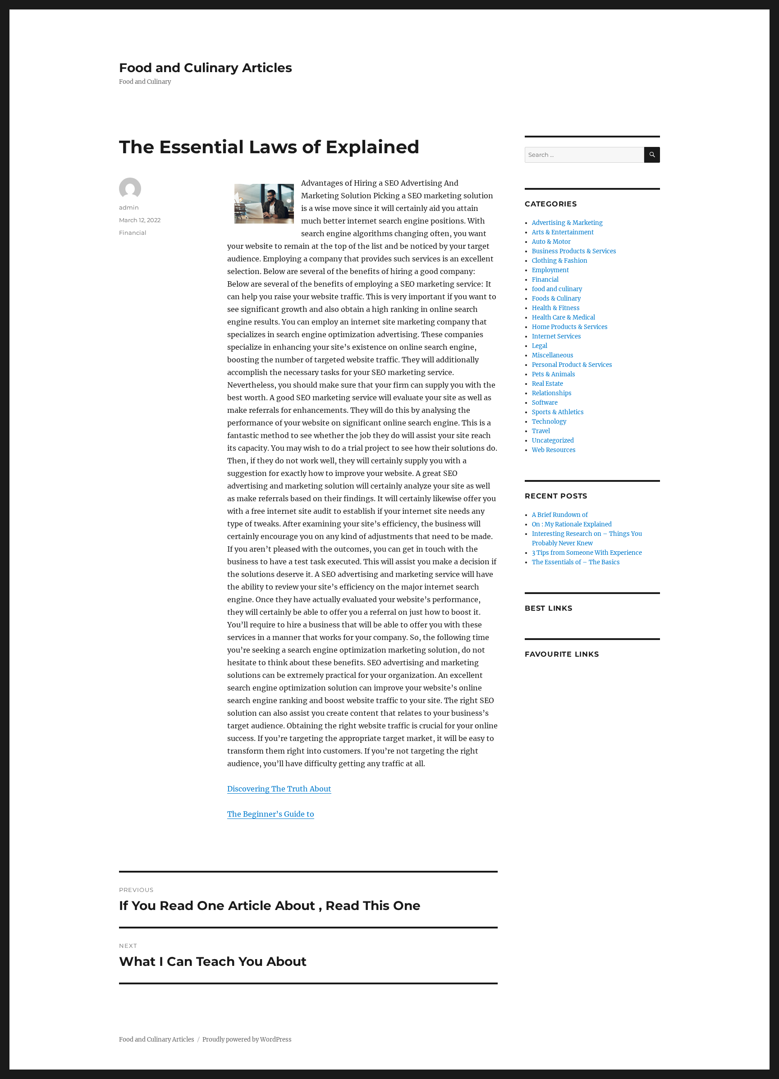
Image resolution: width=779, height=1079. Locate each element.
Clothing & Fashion (559, 261)
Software (545, 403)
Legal (539, 346)
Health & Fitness (556, 308)
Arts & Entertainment (563, 232)
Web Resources (554, 450)
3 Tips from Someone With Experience (587, 553)
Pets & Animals (553, 374)
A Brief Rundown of (560, 515)
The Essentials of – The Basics (576, 562)
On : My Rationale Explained (572, 524)
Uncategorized (553, 440)
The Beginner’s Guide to (270, 813)
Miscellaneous (552, 355)
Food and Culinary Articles (205, 67)
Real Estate (547, 384)
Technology (549, 421)
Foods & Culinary (556, 298)
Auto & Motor (551, 242)
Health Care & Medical (563, 317)
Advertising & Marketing (567, 223)
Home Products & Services (570, 327)
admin (129, 207)
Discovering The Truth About (279, 788)
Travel (541, 431)
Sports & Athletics (558, 412)
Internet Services (556, 336)
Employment (550, 270)
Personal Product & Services (572, 365)
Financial (133, 232)
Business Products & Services (574, 251)
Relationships (552, 393)
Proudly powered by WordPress (247, 1039)
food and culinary (557, 289)
